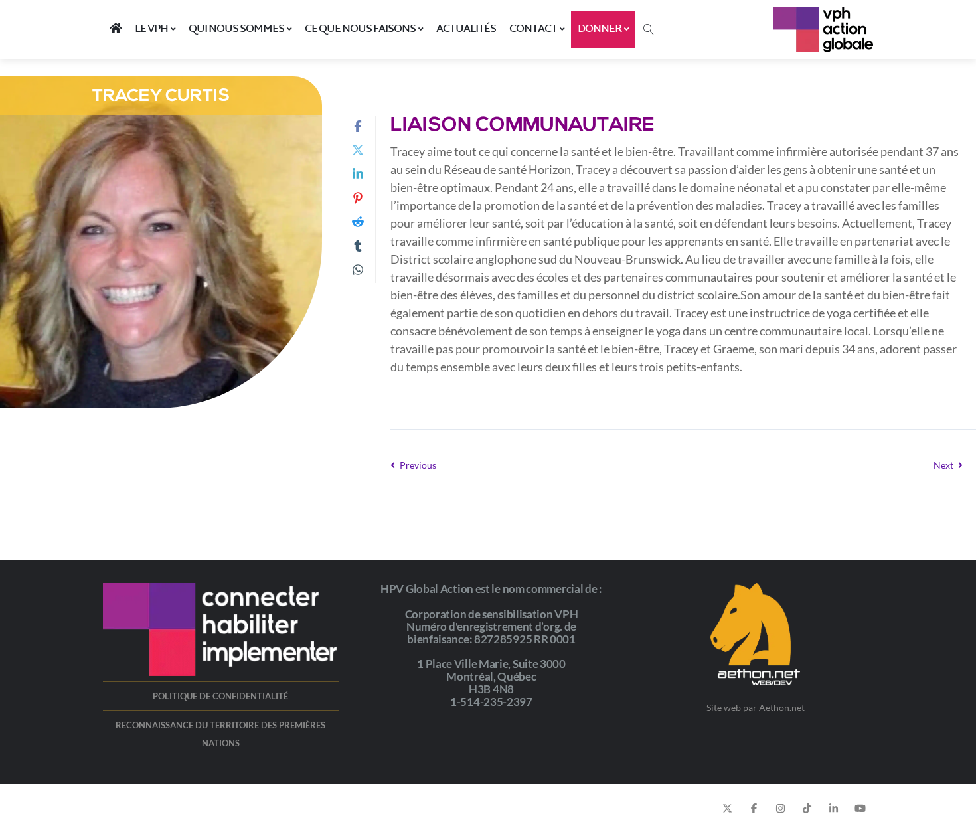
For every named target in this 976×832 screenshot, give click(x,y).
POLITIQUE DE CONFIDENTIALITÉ (220, 696)
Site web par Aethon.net (755, 707)
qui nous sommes (236, 29)
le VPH (151, 29)
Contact (533, 29)
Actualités (466, 29)
